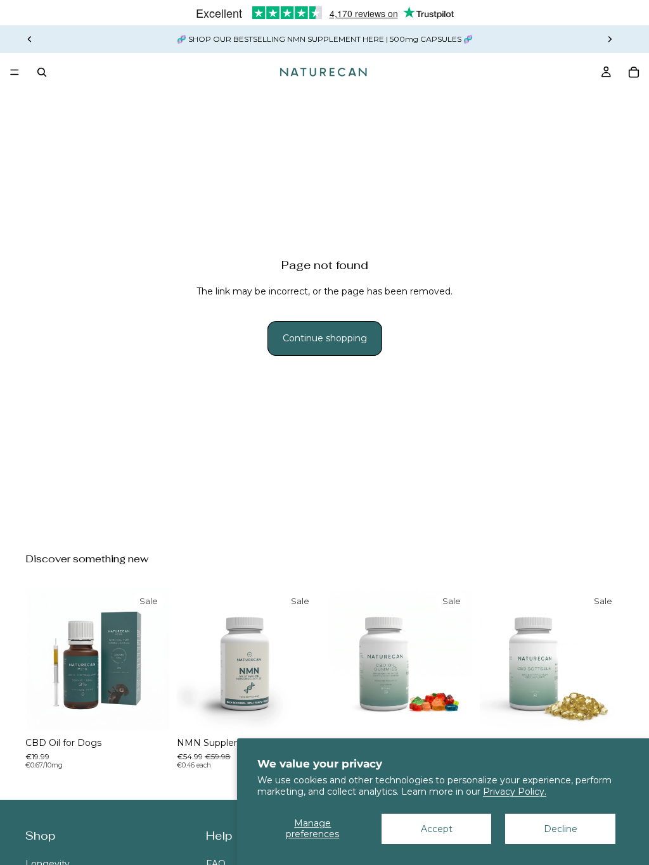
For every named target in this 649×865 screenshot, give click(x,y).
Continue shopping (325, 338)
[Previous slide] (30, 39)
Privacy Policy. (514, 791)
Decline (560, 829)
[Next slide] (610, 39)
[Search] (42, 72)
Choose (160, 711)
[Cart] (634, 72)
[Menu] (14, 72)
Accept (437, 829)
